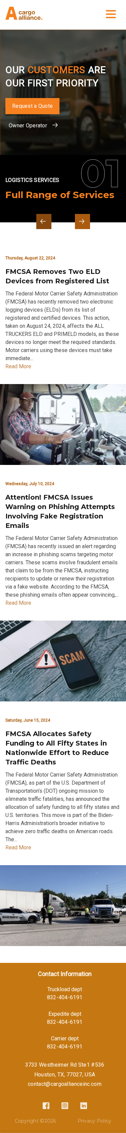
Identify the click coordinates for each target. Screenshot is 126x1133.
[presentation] (43, 221)
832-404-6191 (65, 997)
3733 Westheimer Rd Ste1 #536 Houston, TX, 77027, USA (64, 1070)
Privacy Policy (95, 1121)
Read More (18, 366)
